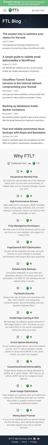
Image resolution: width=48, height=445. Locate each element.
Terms (24, 442)
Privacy (33, 442)
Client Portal (39, 10)
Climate (14, 442)
